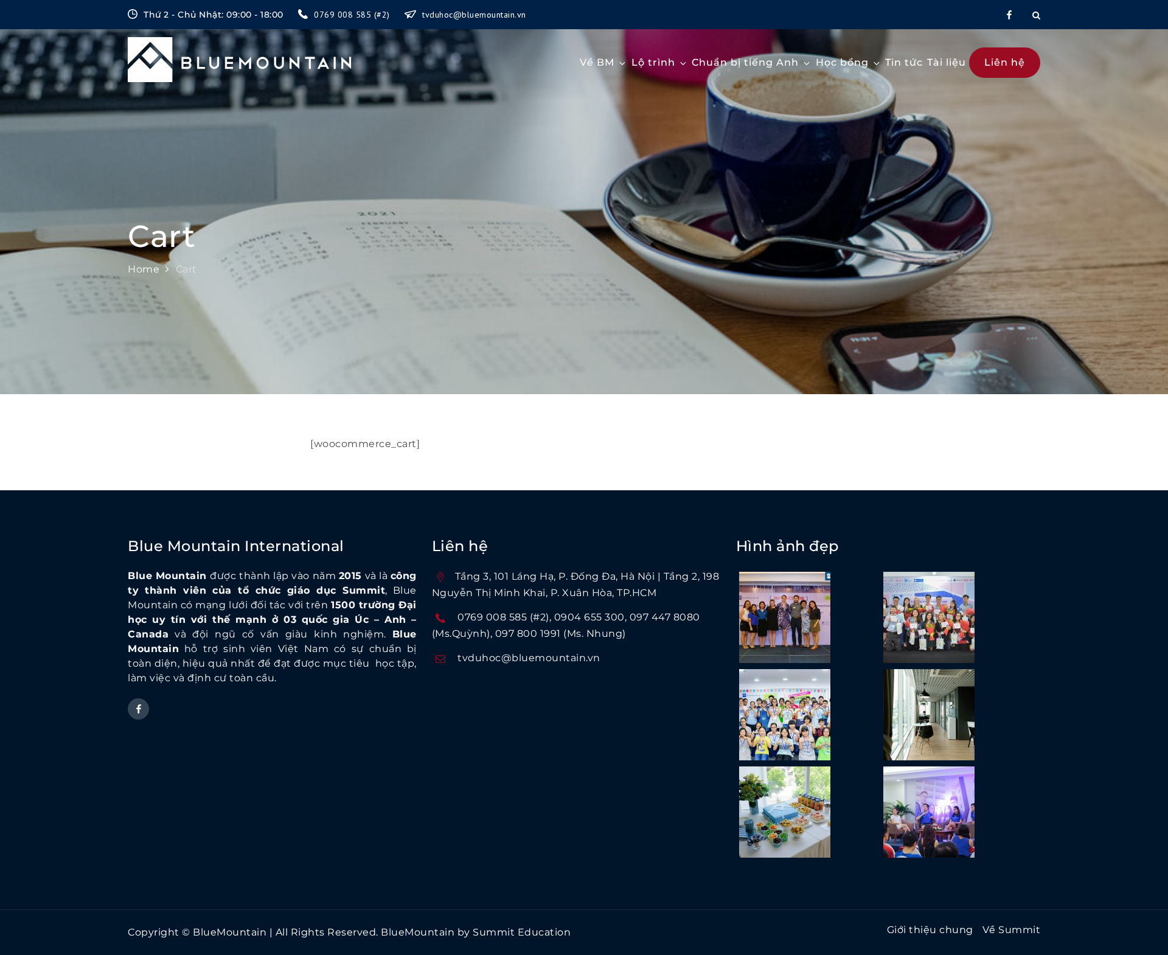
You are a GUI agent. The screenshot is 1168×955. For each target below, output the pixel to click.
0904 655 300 (589, 617)
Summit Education (522, 932)
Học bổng (842, 62)
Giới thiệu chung (930, 930)
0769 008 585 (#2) (353, 14)
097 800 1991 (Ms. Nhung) (560, 633)
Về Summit (1011, 930)
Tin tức (904, 62)
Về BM (597, 62)
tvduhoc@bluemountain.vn (474, 14)
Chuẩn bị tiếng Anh (745, 62)
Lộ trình (653, 62)
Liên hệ (1004, 62)
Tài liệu (946, 62)
